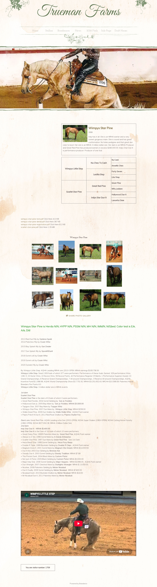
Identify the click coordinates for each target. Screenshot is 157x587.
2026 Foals (92, 31)
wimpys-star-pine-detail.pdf (33, 221)
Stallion (49, 31)
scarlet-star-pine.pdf (29, 227)
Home (35, 31)
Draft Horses (121, 31)
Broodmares (64, 31)
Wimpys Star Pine (101, 128)
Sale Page (106, 31)
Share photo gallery (80, 316)
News (78, 31)
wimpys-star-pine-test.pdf (32, 219)
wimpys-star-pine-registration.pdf (35, 224)
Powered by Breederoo (78, 584)
